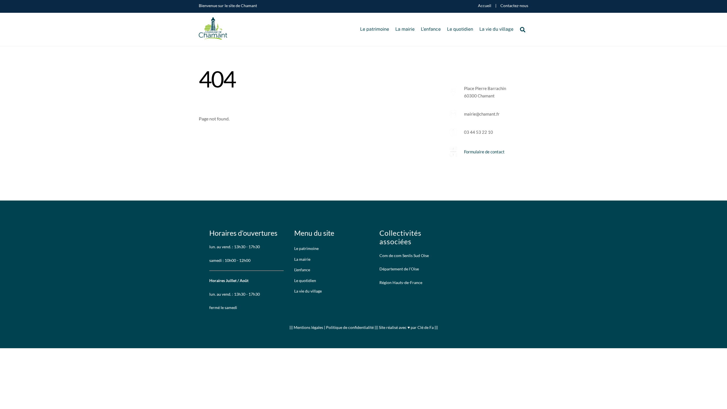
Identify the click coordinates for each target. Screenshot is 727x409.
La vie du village (496, 29)
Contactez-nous (514, 5)
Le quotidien (460, 29)
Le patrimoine (374, 29)
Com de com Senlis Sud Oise (404, 255)
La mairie (405, 29)
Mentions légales (309, 327)
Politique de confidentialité (350, 327)
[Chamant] (213, 36)
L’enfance (431, 29)
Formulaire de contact (484, 151)
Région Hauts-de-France (400, 282)
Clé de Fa (425, 327)
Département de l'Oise (399, 268)
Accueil (484, 5)
